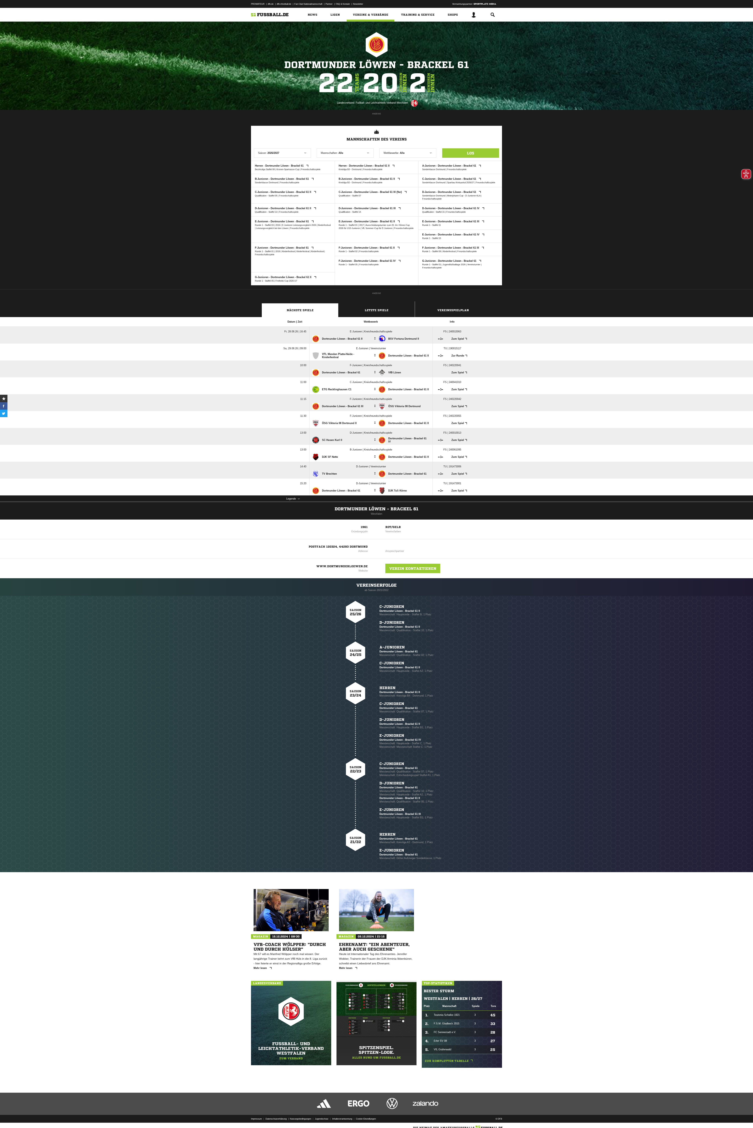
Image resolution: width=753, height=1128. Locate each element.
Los (470, 153)
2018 (278, 251)
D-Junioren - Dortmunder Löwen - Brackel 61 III (368, 208)
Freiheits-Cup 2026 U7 (286, 281)
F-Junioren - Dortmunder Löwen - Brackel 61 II (367, 247)
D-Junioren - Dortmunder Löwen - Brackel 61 (449, 192)
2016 (278, 225)
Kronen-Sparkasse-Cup (287, 169)
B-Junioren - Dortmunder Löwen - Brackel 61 (282, 178)
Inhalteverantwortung (342, 1119)
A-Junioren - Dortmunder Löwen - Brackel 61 (449, 165)
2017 (361, 225)
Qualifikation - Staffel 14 (350, 212)
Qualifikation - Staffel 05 (266, 195)
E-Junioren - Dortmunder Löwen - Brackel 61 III (451, 221)
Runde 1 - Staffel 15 (431, 238)
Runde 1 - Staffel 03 (264, 225)
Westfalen (376, 513)
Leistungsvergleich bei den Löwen (272, 228)
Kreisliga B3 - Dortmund (350, 169)
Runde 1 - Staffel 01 (348, 225)
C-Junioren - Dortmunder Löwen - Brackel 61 (449, 178)
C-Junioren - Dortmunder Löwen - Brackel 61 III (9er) (371, 192)
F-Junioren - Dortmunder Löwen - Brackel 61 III (451, 247)
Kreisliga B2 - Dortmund (350, 182)
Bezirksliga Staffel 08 (265, 169)
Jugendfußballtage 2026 (454, 264)
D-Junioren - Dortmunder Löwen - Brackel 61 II (283, 208)
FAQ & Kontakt (343, 4)
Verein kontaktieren (412, 568)
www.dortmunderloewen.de (342, 566)
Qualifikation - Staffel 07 (350, 195)
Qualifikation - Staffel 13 (266, 212)
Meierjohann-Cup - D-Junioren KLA (463, 195)
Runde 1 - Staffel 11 (431, 225)
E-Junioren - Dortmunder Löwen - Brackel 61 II (367, 221)
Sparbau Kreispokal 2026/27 (460, 182)
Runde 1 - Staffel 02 (348, 251)
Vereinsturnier (473, 264)
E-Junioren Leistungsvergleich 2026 (299, 225)
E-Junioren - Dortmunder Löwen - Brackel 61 (282, 221)
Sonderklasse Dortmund (433, 169)
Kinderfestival (324, 225)
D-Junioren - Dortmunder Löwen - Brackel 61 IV (451, 208)
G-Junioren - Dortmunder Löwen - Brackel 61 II (283, 277)
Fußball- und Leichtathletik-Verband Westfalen (382, 102)
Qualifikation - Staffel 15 (433, 212)
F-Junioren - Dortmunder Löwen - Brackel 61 (282, 247)
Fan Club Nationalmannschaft (308, 4)
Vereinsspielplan (453, 310)
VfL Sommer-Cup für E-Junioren (377, 228)
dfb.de (271, 4)
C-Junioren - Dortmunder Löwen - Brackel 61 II (283, 192)
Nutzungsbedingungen (300, 1119)
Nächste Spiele (300, 310)
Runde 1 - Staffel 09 (431, 251)
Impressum (256, 1119)
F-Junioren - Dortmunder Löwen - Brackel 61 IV (368, 260)
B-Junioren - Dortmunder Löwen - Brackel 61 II (367, 178)
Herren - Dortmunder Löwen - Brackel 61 (279, 165)
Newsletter (358, 4)
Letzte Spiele (376, 310)
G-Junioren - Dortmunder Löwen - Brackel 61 (449, 260)
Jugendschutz (321, 1119)
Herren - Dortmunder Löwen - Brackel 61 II (364, 165)
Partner (329, 4)
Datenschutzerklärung (276, 1119)
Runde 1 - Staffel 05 (348, 264)
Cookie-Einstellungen (366, 1119)
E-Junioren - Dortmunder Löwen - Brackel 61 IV (451, 234)
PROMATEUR (258, 4)
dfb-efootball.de (284, 4)
